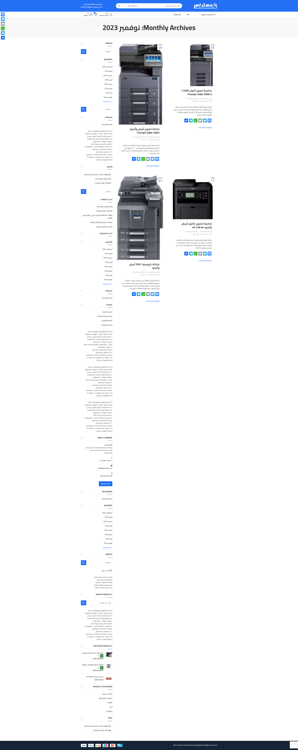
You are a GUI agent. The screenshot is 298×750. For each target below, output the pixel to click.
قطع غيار (109, 711)
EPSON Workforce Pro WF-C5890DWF (97, 174)
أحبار (110, 706)
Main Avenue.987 (106, 475)
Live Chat (106, 483)
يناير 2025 (108, 92)
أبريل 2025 (108, 79)
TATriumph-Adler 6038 (103, 178)
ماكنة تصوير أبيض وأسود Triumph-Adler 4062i (144, 131)
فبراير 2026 (108, 71)
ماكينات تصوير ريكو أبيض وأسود (101, 222)
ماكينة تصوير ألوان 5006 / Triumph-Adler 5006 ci (196, 92)
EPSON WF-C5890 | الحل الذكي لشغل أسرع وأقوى (97, 216)
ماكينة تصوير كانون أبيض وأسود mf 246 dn (196, 225)
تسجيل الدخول (107, 311)
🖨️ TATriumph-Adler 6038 (102, 730)
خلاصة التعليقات (106, 320)
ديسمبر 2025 (107, 75)
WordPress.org (107, 324)
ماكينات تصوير (107, 693)
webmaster (205, 98)
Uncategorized (191, 98)
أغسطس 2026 (107, 66)
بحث (83, 602)
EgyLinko (200, 745)
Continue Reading (205, 127)
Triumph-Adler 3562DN (103, 183)
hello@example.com (105, 468)
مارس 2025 (108, 84)
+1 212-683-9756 (105, 460)
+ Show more (107, 101)
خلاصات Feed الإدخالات (104, 316)
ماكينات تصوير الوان (105, 698)
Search (119, 5)
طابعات (109, 702)
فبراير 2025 (108, 88)
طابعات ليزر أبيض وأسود (104, 226)
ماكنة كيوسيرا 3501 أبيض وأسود (144, 266)
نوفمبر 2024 (108, 97)
